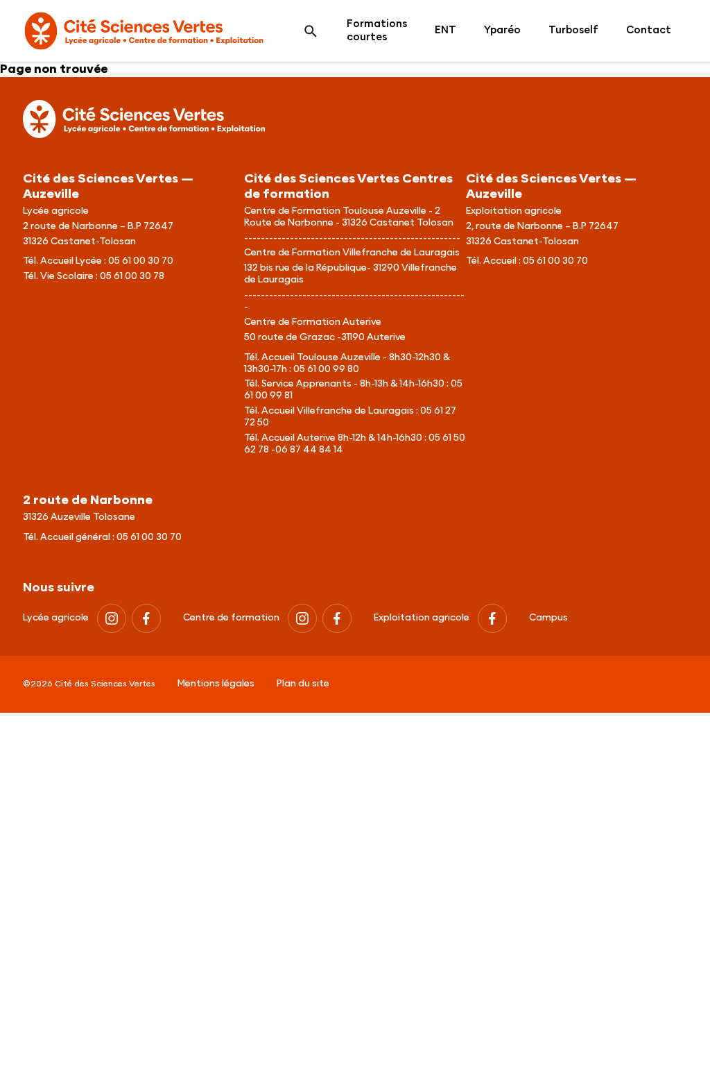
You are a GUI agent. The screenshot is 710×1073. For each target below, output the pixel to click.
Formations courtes (377, 30)
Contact (648, 30)
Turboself (573, 30)
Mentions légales (216, 683)
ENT (445, 30)
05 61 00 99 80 (326, 369)
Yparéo (502, 30)
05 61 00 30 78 (132, 276)
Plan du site (303, 683)
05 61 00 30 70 (140, 261)
